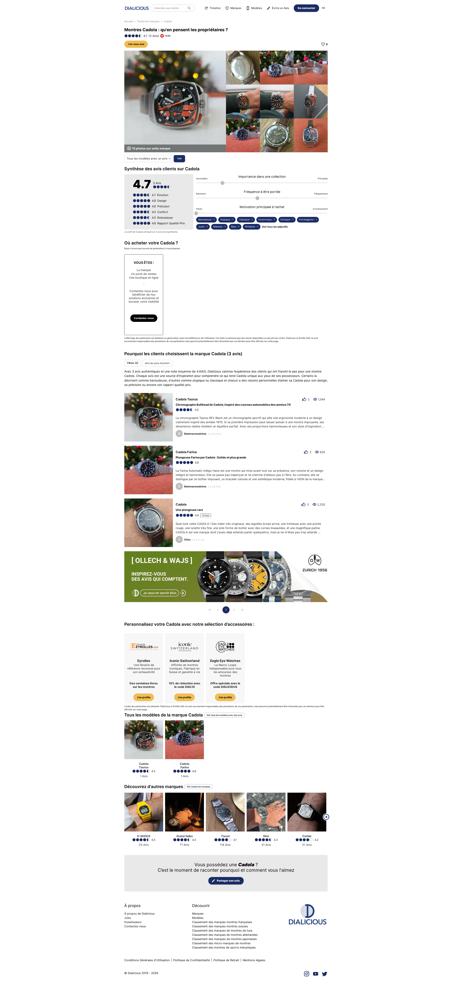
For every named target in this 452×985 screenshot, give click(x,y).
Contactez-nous (144, 318)
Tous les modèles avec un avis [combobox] (147, 158)
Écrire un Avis (280, 8)
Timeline (215, 8)
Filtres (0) (132, 362)
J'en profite (143, 697)
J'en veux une (136, 44)
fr (323, 8)
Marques (235, 8)
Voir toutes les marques (198, 786)
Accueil (128, 21)
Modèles (256, 8)
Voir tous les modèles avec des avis (224, 715)
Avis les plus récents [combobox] (156, 363)
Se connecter (306, 8)
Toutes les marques (148, 21)
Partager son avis (228, 880)
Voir (179, 158)
